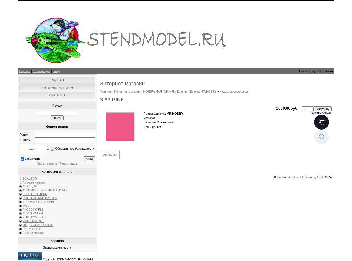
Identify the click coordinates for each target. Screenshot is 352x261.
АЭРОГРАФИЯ (33, 213)
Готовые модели (34, 182)
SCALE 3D (30, 178)
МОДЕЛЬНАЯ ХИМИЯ (38, 225)
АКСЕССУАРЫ (33, 209)
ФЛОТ (27, 205)
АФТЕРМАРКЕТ (33, 221)
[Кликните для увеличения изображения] (120, 126)
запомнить (32, 158)
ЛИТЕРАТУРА (32, 228)
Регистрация (41, 71)
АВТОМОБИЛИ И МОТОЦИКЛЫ (45, 190)
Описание (110, 154)
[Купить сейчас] (321, 122)
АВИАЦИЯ (30, 186)
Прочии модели (33, 232)
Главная (24, 71)
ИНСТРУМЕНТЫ (34, 217)
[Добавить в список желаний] (321, 137)
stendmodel (295, 177)
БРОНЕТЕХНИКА (35, 194)
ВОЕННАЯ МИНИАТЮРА (40, 198)
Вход (56, 71)
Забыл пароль (47, 163)
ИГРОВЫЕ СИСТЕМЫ (38, 201)
